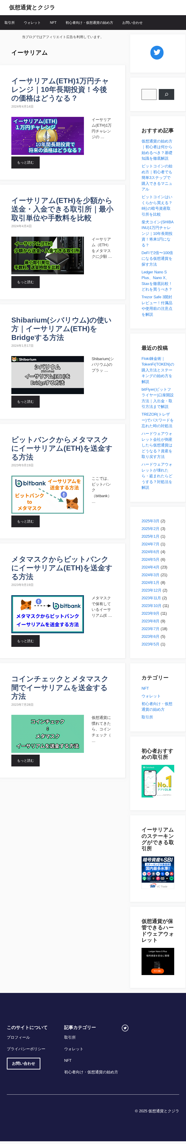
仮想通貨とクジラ (32, 7)
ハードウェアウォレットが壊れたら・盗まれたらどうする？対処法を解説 (157, 476)
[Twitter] (157, 53)
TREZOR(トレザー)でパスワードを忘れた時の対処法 (158, 420)
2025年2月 (150, 529)
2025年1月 (150, 536)
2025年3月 (150, 521)
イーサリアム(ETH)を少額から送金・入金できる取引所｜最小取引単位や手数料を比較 (62, 209)
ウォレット (32, 22)
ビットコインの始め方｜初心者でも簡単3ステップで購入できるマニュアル (157, 177)
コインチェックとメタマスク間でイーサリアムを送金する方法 (60, 687)
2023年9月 (150, 613)
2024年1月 (150, 582)
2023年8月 (150, 621)
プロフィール (18, 1037)
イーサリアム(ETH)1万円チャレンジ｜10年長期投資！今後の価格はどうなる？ (60, 89)
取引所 (10, 22)
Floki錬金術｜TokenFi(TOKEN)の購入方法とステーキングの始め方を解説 (158, 370)
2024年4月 (150, 567)
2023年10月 (152, 606)
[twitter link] (125, 1028)
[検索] (166, 94)
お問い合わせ (132, 22)
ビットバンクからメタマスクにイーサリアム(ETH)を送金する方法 (62, 448)
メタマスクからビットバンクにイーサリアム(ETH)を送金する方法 (62, 568)
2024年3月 (150, 575)
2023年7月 (150, 629)
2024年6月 (150, 552)
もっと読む (25, 162)
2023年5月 (150, 644)
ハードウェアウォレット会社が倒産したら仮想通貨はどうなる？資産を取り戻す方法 (157, 445)
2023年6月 (150, 636)
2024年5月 (150, 559)
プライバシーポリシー (26, 1049)
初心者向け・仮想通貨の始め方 (89, 22)
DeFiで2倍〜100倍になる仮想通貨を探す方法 (157, 259)
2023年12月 (152, 590)
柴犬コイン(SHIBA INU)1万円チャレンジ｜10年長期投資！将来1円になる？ (157, 233)
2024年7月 (150, 544)
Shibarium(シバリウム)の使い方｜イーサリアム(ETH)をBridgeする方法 (61, 329)
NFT (53, 22)
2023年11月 (151, 598)
